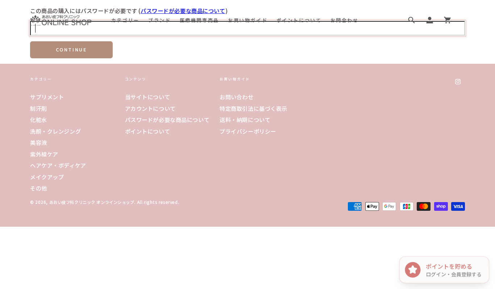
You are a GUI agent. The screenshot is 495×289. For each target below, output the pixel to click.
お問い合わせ (236, 97)
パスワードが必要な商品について (167, 119)
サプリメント (47, 97)
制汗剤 (38, 108)
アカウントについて (150, 108)
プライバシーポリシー (248, 131)
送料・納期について (245, 119)
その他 (38, 188)
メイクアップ (47, 177)
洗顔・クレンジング (55, 131)
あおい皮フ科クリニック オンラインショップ (91, 202)
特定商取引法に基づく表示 (253, 108)
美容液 (38, 142)
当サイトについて (147, 97)
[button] (411, 20)
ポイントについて (147, 131)
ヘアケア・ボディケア (58, 165)
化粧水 (38, 119)
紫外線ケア (44, 154)
